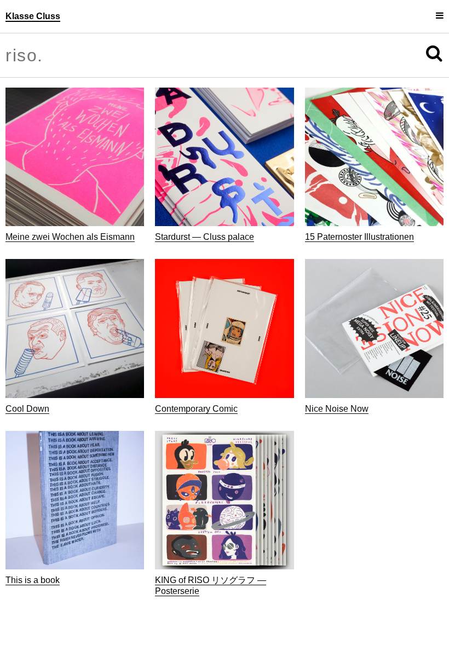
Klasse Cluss (32, 16)
